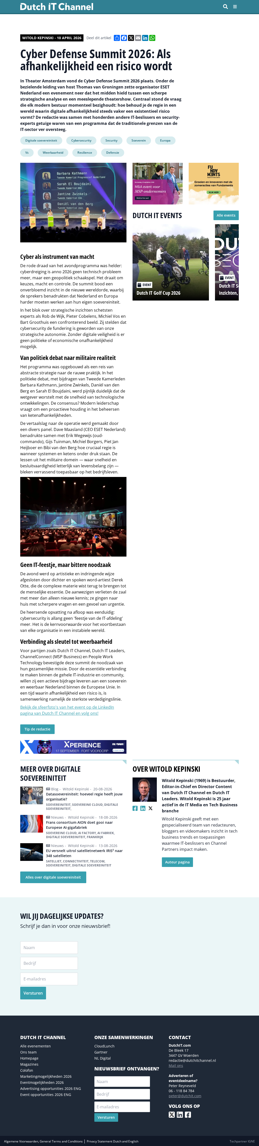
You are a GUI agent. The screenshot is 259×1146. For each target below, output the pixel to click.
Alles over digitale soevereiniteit (53, 877)
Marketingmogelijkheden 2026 (46, 1076)
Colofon (26, 1070)
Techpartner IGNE (242, 1141)
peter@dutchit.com (185, 1095)
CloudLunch (104, 1046)
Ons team (28, 1052)
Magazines (29, 1064)
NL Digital (102, 1058)
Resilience (84, 152)
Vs (27, 152)
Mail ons (176, 1065)
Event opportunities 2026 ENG (45, 1094)
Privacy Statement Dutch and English (112, 1141)
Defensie (112, 152)
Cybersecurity (81, 140)
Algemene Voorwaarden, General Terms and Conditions (43, 1141)
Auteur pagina (177, 862)
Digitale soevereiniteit (41, 140)
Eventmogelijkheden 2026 (42, 1082)
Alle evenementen (35, 1046)
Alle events (226, 215)
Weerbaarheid (53, 152)
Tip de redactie (37, 729)
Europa (165, 140)
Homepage (29, 1058)
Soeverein (139, 140)
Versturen (33, 993)
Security (111, 140)
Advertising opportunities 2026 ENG (50, 1088)
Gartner (100, 1052)
